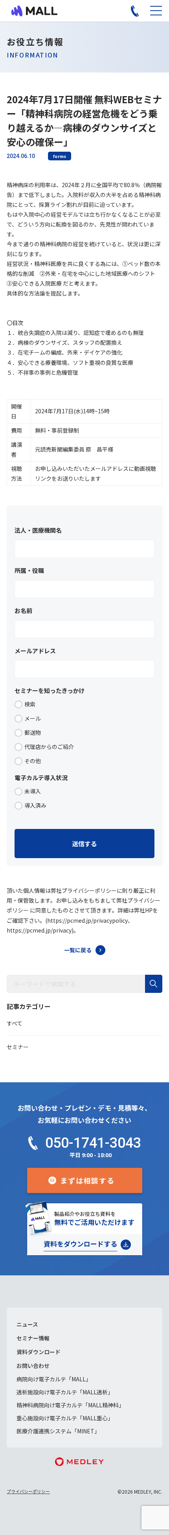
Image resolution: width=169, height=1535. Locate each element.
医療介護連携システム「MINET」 (58, 1431)
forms (59, 156)
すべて (14, 1023)
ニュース (27, 1324)
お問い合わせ (33, 1366)
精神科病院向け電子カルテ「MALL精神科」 (70, 1405)
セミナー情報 (33, 1338)
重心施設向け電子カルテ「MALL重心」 (65, 1418)
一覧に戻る (78, 950)
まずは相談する (87, 1180)
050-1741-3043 (93, 1143)
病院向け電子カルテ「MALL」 (54, 1379)
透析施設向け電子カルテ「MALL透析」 (65, 1392)
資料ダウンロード (39, 1352)
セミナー (18, 1047)
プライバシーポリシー (28, 1491)
